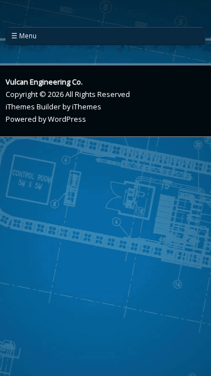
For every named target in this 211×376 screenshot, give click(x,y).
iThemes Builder (33, 106)
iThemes (86, 106)
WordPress (67, 119)
